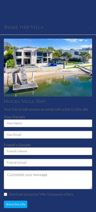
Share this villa (15, 204)
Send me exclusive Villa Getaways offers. (41, 194)
